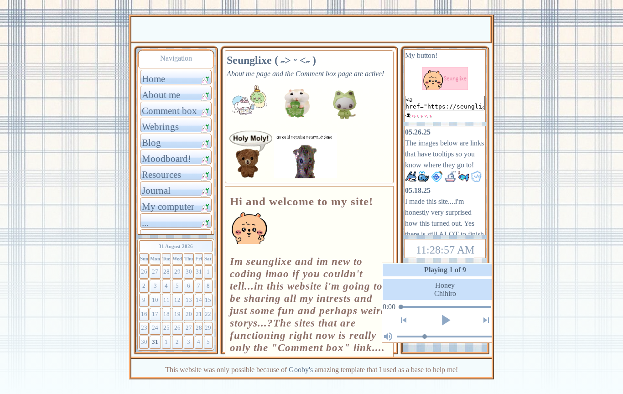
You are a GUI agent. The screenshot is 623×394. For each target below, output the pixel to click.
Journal (156, 190)
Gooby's (301, 369)
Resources (161, 174)
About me (161, 94)
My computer (168, 206)
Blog (151, 142)
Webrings (160, 126)
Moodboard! (166, 158)
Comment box (169, 110)
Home (153, 78)
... (145, 222)
